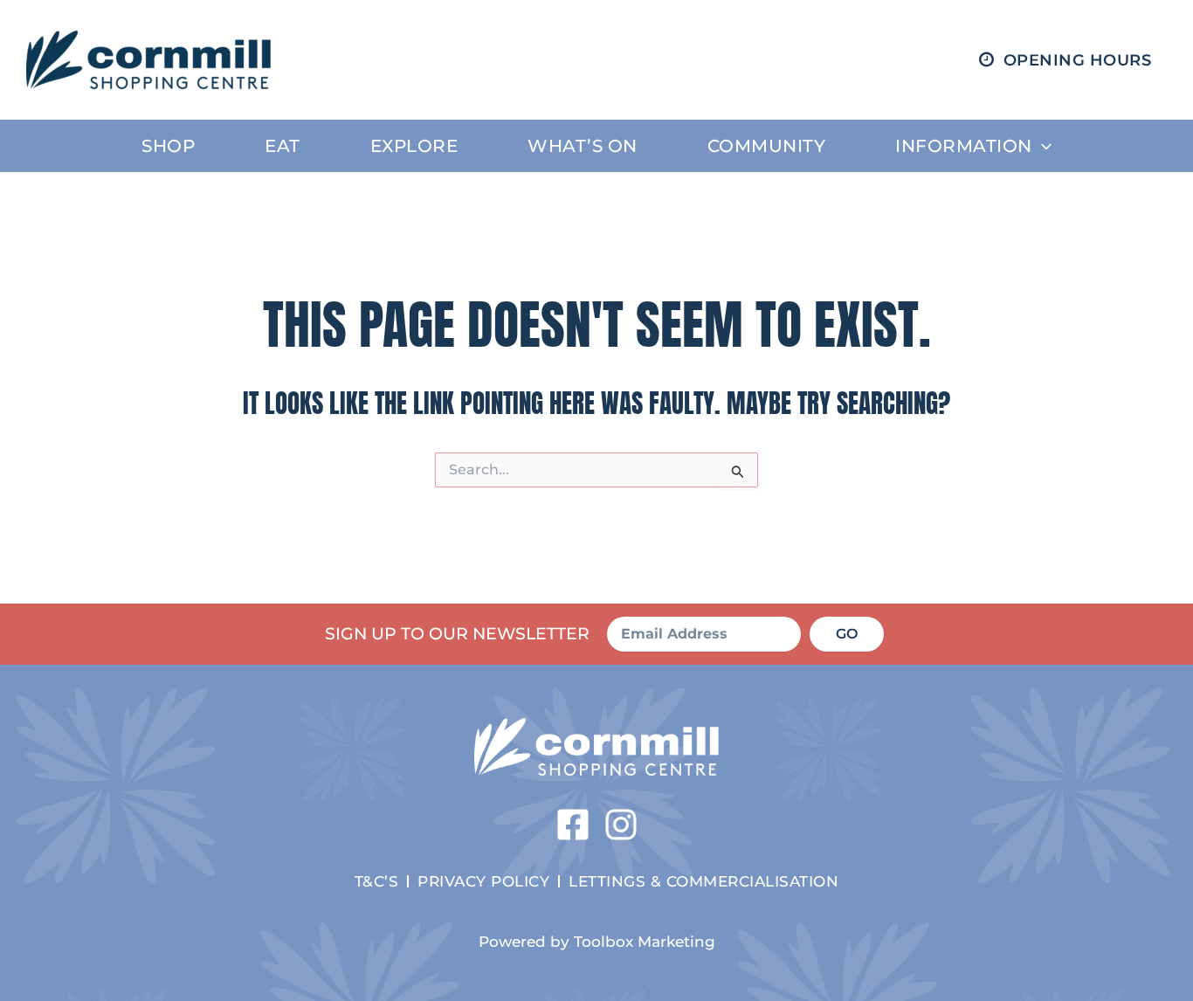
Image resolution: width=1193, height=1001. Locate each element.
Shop (168, 145)
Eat (282, 145)
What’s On (583, 145)
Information (963, 145)
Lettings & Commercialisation (703, 881)
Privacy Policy (483, 881)
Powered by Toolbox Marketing (597, 941)
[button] (1042, 145)
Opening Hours (1077, 60)
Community (766, 145)
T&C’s (377, 881)
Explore (414, 145)
